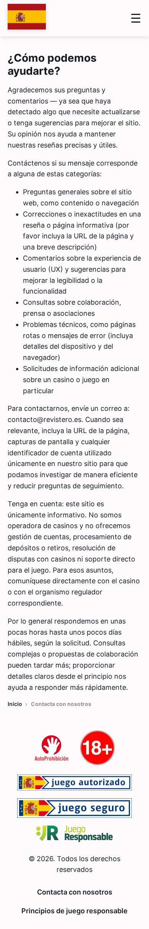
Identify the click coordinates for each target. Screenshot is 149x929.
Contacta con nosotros (74, 892)
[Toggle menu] (135, 18)
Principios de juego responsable (74, 911)
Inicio (15, 704)
